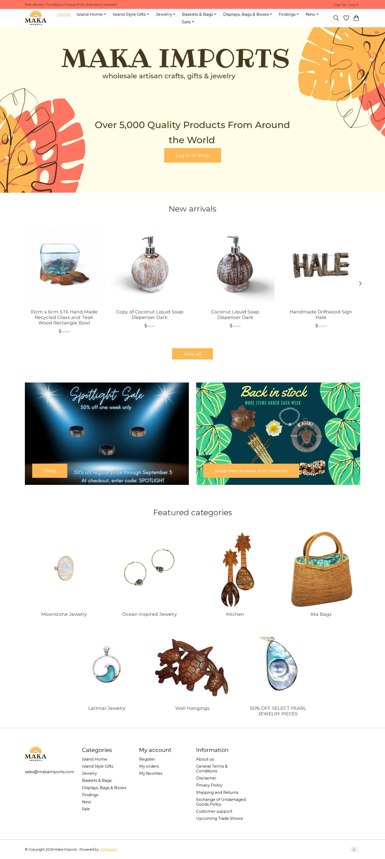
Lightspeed (108, 849)
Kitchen (235, 614)
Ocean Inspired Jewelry (149, 614)
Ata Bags (321, 614)
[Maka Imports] (36, 18)
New (86, 802)
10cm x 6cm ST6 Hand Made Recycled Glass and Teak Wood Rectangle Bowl (64, 317)
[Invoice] (354, 849)
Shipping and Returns (217, 792)
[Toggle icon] (336, 18)
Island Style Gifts (97, 766)
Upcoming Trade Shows (219, 818)
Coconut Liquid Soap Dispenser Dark (235, 314)
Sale (86, 809)
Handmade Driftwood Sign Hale (321, 314)
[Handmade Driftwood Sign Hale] (321, 265)
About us (205, 759)
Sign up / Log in (346, 5)
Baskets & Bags (97, 780)
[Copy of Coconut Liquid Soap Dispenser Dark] (150, 265)
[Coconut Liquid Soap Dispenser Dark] (235, 265)
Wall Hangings (192, 708)
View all (192, 354)
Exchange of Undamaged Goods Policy (221, 802)
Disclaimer (206, 778)
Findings (90, 795)
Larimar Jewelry (106, 708)
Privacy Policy (209, 785)
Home (63, 14)
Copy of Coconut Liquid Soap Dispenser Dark (149, 314)
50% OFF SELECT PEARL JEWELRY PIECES (278, 710)
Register (147, 759)
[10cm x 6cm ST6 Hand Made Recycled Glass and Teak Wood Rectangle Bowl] (64, 265)
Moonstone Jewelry (64, 614)
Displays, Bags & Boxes (104, 787)
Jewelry (89, 773)
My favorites (150, 773)
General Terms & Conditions (212, 768)
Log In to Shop (193, 155)
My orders (149, 766)
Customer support (214, 811)
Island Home (94, 759)
